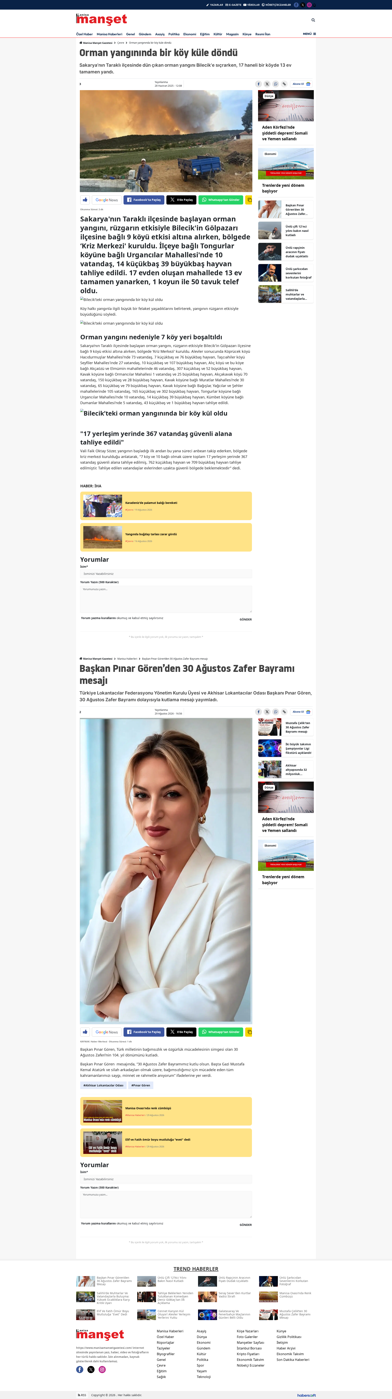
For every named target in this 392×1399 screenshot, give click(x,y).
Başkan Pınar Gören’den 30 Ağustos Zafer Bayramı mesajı (296, 209)
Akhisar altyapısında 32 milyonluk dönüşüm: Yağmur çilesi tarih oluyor (296, 769)
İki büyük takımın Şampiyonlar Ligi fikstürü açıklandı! (298, 748)
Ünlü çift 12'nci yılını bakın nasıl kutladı (297, 231)
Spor (200, 1365)
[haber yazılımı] (306, 1395)
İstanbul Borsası (249, 1348)
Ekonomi (189, 34)
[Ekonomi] (286, 163)
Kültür (218, 34)
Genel (130, 34)
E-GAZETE (235, 4)
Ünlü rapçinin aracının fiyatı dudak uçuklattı (297, 252)
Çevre (120, 42)
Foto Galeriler (247, 1337)
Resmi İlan (262, 34)
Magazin (232, 34)
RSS (83, 1395)
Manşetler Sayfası (250, 1342)
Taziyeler (163, 1348)
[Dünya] (286, 105)
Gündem (145, 34)
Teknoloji (204, 1377)
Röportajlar (165, 1342)
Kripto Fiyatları (248, 1354)
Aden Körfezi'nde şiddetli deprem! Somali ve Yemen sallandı (285, 133)
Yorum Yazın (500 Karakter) (99, 582)
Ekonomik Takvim (250, 1359)
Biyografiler (166, 1354)
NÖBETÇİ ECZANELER (278, 4)
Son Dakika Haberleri (293, 1359)
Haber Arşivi (286, 1348)
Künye (247, 34)
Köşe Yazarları (247, 1331)
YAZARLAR (216, 4)
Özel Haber (84, 34)
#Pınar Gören (140, 1085)
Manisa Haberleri (109, 34)
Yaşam (202, 1371)
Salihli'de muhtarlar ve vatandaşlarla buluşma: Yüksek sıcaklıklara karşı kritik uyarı (298, 294)
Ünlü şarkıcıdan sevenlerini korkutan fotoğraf (298, 273)
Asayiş (160, 34)
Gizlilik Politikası (289, 1337)
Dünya (202, 1337)
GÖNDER (246, 619)
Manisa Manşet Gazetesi (97, 43)
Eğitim (205, 34)
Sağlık (161, 1377)
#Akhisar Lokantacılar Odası (103, 1085)
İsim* (84, 566)
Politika (173, 34)
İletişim (282, 1342)
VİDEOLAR (253, 4)
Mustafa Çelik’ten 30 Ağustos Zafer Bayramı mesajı (298, 727)
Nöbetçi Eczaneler (251, 1365)
